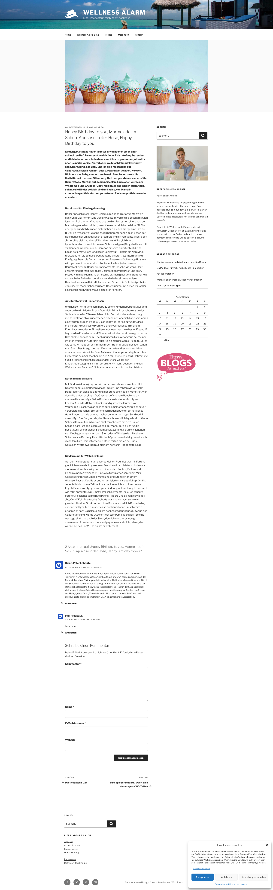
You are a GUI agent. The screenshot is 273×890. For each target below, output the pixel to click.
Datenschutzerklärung (225, 884)
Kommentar (73, 663)
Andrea (99, 127)
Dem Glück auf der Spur (169, 285)
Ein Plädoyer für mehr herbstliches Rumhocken (180, 267)
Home (68, 34)
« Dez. (167, 340)
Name (69, 706)
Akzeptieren (202, 877)
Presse (108, 34)
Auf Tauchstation (165, 273)
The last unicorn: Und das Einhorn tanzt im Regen (181, 262)
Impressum (242, 884)
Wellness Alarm (114, 12)
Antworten (70, 603)
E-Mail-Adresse (75, 723)
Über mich (123, 34)
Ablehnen (226, 877)
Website (70, 739)
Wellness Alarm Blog (88, 34)
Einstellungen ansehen (254, 877)
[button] (266, 845)
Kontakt (139, 34)
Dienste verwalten (201, 868)
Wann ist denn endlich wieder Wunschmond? (179, 279)
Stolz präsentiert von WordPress (166, 882)
